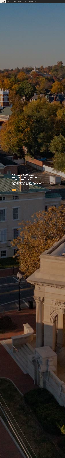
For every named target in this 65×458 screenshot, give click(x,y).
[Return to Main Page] (3, 2)
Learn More (13, 189)
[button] (8, 1)
